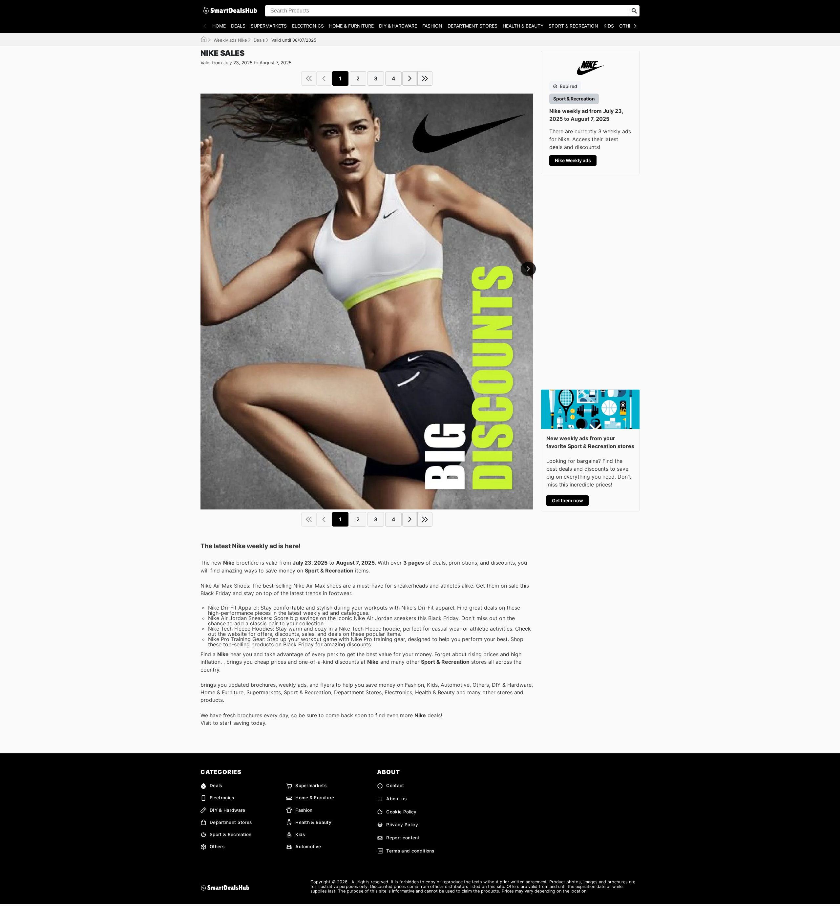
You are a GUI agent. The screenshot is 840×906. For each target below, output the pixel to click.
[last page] (424, 78)
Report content (402, 837)
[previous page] (323, 78)
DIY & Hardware (398, 26)
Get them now (567, 500)
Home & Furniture (351, 26)
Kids (608, 26)
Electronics (308, 26)
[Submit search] (634, 11)
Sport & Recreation (573, 26)
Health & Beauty (523, 26)
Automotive (308, 846)
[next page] (409, 78)
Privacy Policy (402, 824)
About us (396, 798)
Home (219, 26)
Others (628, 26)
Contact (395, 785)
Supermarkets (269, 26)
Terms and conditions (410, 850)
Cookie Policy (401, 811)
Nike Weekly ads (573, 160)
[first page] (308, 78)
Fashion (432, 26)
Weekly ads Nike (230, 40)
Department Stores (472, 26)
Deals (238, 26)
